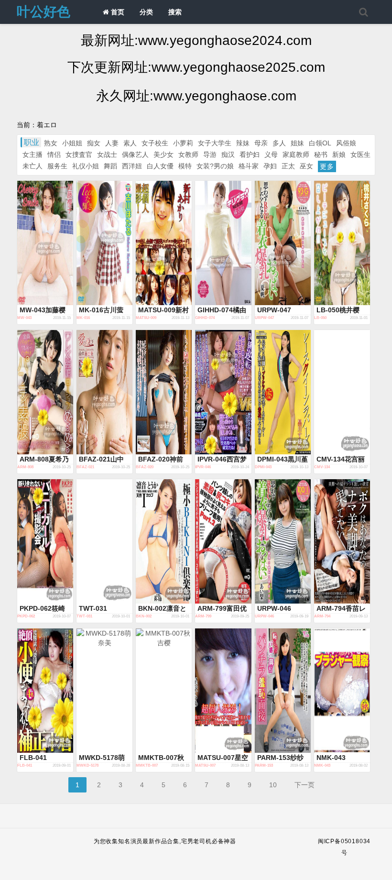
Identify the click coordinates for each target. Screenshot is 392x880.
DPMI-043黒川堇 (282, 459)
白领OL (320, 143)
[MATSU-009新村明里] (164, 243)
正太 (288, 166)
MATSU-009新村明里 (163, 310)
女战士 (107, 154)
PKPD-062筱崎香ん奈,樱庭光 (42, 609)
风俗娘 (346, 143)
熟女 (50, 143)
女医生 (360, 154)
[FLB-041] (45, 690)
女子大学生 (214, 143)
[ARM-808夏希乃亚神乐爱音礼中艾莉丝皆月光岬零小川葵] (45, 392)
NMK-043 (331, 757)
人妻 (112, 143)
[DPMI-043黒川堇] (283, 392)
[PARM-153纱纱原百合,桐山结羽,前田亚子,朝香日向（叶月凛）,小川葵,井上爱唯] (283, 690)
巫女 (306, 166)
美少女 (163, 154)
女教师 (188, 154)
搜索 (175, 12)
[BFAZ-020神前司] (164, 392)
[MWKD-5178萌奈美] (104, 690)
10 (273, 785)
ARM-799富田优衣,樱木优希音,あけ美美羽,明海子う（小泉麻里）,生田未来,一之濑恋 (222, 609)
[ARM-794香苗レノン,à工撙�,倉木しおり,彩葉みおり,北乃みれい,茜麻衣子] (342, 541)
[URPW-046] (283, 541)
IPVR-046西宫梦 (222, 459)
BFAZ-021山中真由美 (101, 459)
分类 (146, 12)
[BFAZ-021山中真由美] (104, 392)
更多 (327, 166)
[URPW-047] (283, 243)
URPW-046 (274, 608)
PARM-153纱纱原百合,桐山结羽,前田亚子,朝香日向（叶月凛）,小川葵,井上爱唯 (282, 758)
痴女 (93, 143)
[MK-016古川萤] (104, 243)
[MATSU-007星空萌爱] (223, 690)
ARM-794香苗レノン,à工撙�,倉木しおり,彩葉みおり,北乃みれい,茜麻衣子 (341, 609)
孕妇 (270, 166)
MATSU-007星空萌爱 (222, 758)
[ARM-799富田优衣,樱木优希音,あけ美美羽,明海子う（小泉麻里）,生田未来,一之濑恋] (223, 541)
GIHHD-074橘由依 (221, 310)
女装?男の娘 (215, 166)
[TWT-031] (104, 541)
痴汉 (228, 154)
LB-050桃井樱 (337, 310)
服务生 (57, 166)
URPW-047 (274, 310)
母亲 (261, 143)
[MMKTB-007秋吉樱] (164, 690)
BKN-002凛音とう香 (162, 609)
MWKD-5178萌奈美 (102, 758)
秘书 (320, 154)
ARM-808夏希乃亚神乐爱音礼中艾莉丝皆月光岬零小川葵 (44, 459)
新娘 (339, 154)
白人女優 (160, 166)
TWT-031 (93, 608)
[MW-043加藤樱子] (45, 243)
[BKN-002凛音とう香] (164, 541)
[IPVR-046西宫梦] (223, 392)
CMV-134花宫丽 (340, 459)
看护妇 (250, 154)
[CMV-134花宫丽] (342, 392)
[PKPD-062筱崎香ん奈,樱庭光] (45, 541)
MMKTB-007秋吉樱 (161, 758)
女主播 (32, 154)
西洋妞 (132, 166)
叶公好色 (43, 11)
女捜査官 (78, 154)
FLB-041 (33, 757)
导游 (210, 154)
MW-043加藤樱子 (42, 310)
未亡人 (32, 166)
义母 (271, 154)
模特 (185, 166)
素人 (130, 143)
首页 (116, 12)
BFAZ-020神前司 (160, 459)
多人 (279, 143)
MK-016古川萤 (101, 310)
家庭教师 (296, 154)
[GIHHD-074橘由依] (223, 243)
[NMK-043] (342, 690)
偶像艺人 (135, 154)
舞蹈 (110, 166)
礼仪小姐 (85, 166)
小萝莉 (183, 143)
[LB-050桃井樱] (342, 243)
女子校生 (155, 143)
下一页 (304, 785)
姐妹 (297, 143)
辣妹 (243, 143)
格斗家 (249, 166)
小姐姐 (72, 143)
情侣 (54, 154)
